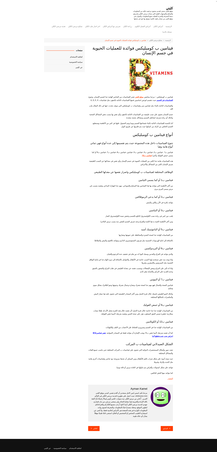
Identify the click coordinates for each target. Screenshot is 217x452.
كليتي (169, 8)
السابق (165, 428)
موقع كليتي (139, 97)
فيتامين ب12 (147, 155)
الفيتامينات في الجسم (165, 100)
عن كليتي (79, 67)
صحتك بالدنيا (167, 32)
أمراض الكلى (158, 26)
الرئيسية (169, 26)
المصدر (170, 378)
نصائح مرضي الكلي (75, 26)
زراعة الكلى (127, 26)
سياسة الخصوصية (76, 62)
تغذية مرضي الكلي (58, 26)
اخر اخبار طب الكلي (92, 26)
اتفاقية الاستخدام (76, 57)
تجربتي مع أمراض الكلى (111, 26)
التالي (95, 428)
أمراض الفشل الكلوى (143, 26)
